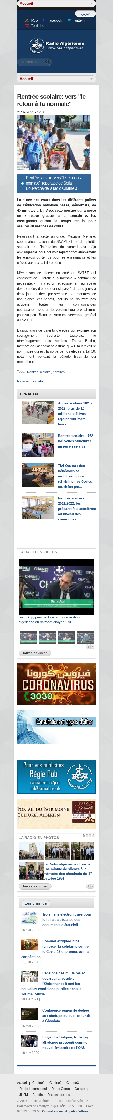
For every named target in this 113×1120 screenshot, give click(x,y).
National (23, 381)
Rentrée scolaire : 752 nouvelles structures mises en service (75, 441)
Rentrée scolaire (39, 372)
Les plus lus (36, 903)
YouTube (37, 26)
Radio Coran (61, 1089)
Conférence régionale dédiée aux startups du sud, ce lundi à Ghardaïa (66, 1015)
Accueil (22, 1083)
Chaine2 (55, 1083)
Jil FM (23, 1095)
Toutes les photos (35, 886)
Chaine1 (38, 1083)
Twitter (78, 20)
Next (92, 646)
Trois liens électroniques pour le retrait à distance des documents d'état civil (66, 919)
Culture (80, 1089)
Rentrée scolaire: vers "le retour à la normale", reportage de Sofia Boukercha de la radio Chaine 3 (54, 183)
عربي (85, 13)
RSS (34, 20)
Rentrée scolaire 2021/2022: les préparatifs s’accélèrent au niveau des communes (77, 508)
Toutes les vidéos (35, 653)
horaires (59, 372)
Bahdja (38, 1095)
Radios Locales (59, 1095)
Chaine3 (72, 1083)
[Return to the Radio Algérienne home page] (56, 39)
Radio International (33, 1089)
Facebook (54, 20)
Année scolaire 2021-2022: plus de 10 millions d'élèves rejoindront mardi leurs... (75, 413)
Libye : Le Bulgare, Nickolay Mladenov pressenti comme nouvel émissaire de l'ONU (65, 1042)
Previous (88, 646)
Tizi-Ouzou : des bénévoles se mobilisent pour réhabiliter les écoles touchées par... (75, 476)
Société (37, 381)
